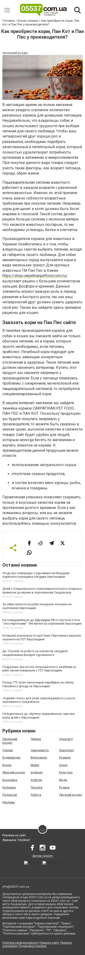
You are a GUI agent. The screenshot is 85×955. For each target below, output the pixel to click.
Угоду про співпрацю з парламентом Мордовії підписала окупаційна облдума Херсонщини (36, 575)
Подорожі (9, 795)
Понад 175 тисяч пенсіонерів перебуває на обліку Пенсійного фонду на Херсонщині (38, 684)
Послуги (36, 787)
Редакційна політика (33, 946)
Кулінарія (9, 787)
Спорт (63, 765)
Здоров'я (66, 739)
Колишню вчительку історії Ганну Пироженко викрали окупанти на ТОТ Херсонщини (41, 637)
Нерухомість (40, 750)
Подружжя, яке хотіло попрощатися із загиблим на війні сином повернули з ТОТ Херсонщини (39, 668)
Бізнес (7, 765)
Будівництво (11, 757)
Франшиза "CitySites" (16, 840)
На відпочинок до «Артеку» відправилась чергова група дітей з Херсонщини (38, 715)
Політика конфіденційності (20, 942)
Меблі (35, 765)
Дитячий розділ (70, 795)
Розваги (65, 757)
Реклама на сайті (14, 835)
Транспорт (66, 750)
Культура (65, 772)
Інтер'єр (36, 780)
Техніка (36, 739)
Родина (64, 787)
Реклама (8, 802)
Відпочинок (39, 757)
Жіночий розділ (13, 772)
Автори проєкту (42, 855)
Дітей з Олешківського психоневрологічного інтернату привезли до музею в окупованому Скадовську (42, 590)
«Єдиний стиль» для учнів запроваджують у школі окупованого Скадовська (38, 700)
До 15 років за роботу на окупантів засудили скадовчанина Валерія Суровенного (35, 653)
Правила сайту (49, 942)
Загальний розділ (9, 740)
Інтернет (37, 772)
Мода (63, 780)
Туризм (7, 750)
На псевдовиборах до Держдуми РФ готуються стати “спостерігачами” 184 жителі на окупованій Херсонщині (42, 622)
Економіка (9, 780)
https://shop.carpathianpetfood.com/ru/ (35, 275)
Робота (36, 795)
